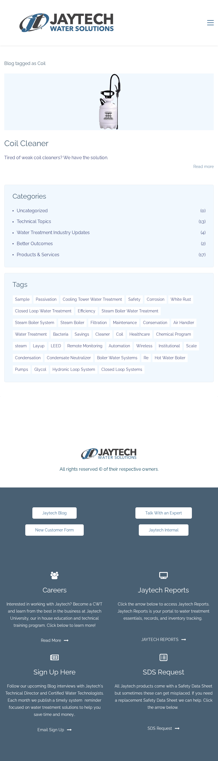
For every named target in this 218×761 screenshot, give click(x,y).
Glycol (40, 369)
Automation (119, 346)
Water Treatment (31, 334)
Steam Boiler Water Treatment (130, 311)
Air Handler (183, 322)
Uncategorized (32, 210)
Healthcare (139, 334)
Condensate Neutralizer (69, 358)
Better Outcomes (35, 243)
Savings (82, 334)
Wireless (144, 346)
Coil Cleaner (26, 143)
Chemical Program (173, 334)
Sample (22, 299)
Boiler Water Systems (117, 358)
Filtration (99, 322)
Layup (39, 346)
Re (146, 358)
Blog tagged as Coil (24, 63)
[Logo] (66, 23)
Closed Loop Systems (121, 369)
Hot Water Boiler (170, 358)
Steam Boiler (72, 322)
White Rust (181, 299)
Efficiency (86, 311)
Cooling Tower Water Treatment (92, 299)
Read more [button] (203, 166)
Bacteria (60, 334)
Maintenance (125, 322)
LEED (56, 346)
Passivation (46, 299)
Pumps (21, 369)
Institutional (169, 346)
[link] (109, 451)
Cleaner (102, 334)
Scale (191, 346)
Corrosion (155, 299)
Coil (119, 334)
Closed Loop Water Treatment (43, 311)
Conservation (155, 322)
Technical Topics (34, 221)
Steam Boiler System (34, 322)
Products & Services (38, 254)
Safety (134, 299)
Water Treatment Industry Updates (53, 232)
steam (21, 346)
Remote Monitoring (84, 346)
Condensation (28, 358)
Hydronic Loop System (74, 369)
